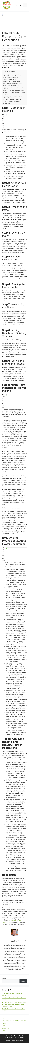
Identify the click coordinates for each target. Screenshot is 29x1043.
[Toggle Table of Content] (23, 72)
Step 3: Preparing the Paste (11, 77)
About (4, 1023)
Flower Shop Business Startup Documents (14, 1020)
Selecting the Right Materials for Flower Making (15, 93)
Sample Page (6, 1028)
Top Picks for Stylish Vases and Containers (14, 1002)
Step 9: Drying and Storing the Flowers (14, 90)
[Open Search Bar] (21, 5)
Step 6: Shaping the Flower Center (13, 83)
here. (10, 904)
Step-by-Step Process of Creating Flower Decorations (13, 97)
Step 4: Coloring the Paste (11, 79)
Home (3, 1018)
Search (4, 978)
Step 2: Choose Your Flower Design (13, 76)
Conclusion (7, 103)
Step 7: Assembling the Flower (11, 85)
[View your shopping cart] (17, 5)
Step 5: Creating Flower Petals (12, 81)
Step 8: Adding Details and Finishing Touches (13, 87)
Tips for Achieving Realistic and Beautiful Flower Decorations (13, 100)
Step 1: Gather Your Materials (11, 74)
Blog (3, 1025)
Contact (4, 1030)
